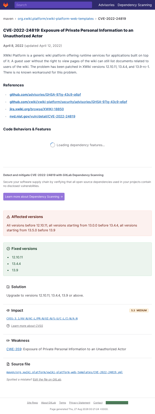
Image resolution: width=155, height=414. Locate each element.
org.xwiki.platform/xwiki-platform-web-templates (56, 19)
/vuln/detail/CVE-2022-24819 (42, 116)
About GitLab (48, 402)
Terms (62, 402)
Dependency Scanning (135, 5)
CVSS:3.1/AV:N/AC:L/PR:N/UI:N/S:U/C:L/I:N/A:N (42, 318)
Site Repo (32, 402)
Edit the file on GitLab (47, 379)
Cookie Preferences (117, 402)
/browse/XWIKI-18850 (37, 109)
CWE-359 (13, 349)
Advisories (106, 5)
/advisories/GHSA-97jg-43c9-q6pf (45, 94)
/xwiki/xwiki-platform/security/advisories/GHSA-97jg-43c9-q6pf (68, 102)
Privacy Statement (79, 402)
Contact (98, 402)
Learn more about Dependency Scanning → (34, 196)
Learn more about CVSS (27, 325)
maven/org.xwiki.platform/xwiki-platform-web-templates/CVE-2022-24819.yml (64, 372)
